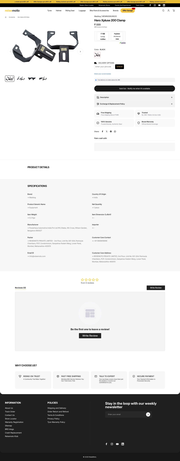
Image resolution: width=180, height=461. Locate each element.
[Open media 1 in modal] (45, 47)
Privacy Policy (53, 419)
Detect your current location (102, 74)
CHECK (120, 67)
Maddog (97, 16)
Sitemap (8, 426)
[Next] (80, 51)
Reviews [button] (20, 288)
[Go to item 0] (9, 79)
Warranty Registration (14, 422)
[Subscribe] (148, 414)
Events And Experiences (123, 5)
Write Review (156, 288)
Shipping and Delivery (57, 408)
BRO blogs (9, 429)
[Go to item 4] (43, 79)
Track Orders (140, 5)
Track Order (10, 411)
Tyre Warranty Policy (56, 422)
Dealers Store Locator (87, 5)
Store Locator (10, 419)
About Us (9, 408)
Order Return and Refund (58, 411)
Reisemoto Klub (11, 436)
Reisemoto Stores (104, 5)
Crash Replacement (13, 433)
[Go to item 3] (31, 79)
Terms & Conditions (56, 415)
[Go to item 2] (20, 79)
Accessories (12, 17)
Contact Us (10, 415)
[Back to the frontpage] (5, 17)
